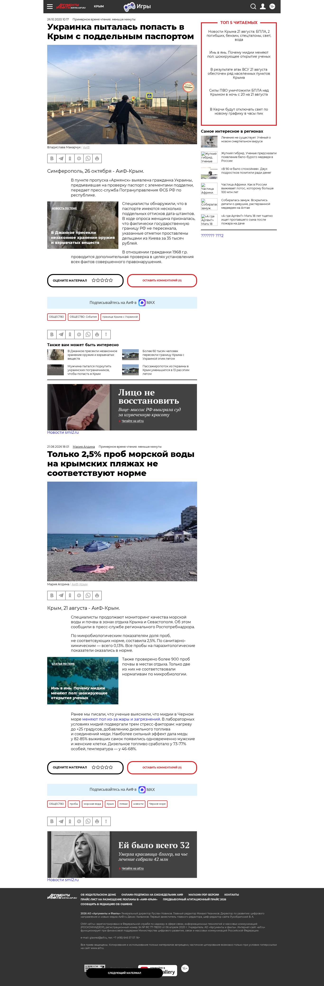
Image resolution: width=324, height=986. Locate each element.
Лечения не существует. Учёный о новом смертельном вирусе (246, 139)
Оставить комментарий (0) (162, 280)
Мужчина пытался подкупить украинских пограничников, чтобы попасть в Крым (89, 370)
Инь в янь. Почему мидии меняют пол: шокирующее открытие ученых (238, 55)
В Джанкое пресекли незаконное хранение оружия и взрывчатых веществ (92, 354)
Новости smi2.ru (63, 432)
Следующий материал (124, 973)
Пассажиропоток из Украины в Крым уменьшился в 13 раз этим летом (166, 370)
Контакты (231, 894)
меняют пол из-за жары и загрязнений (121, 719)
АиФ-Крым (80, 584)
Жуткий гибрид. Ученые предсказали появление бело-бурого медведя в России (249, 157)
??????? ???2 (212, 235)
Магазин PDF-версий (204, 894)
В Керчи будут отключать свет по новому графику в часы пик (239, 111)
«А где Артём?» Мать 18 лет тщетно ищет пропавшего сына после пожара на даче (247, 219)
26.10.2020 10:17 (58, 19)
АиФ (86, 147)
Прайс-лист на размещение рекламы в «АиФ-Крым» (119, 899)
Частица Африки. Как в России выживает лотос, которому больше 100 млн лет (247, 188)
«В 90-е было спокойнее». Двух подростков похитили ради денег (246, 170)
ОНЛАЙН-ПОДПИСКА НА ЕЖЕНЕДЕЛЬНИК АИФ (152, 894)
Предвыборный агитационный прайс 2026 (194, 899)
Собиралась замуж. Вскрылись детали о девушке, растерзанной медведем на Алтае (245, 203)
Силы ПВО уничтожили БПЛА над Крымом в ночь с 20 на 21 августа (239, 92)
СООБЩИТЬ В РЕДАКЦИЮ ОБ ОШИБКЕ (106, 904)
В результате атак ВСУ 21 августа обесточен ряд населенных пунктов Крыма (239, 74)
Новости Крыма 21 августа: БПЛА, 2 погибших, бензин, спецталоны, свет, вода (239, 36)
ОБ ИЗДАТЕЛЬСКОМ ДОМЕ (98, 894)
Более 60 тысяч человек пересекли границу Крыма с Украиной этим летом (163, 354)
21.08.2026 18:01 (58, 446)
